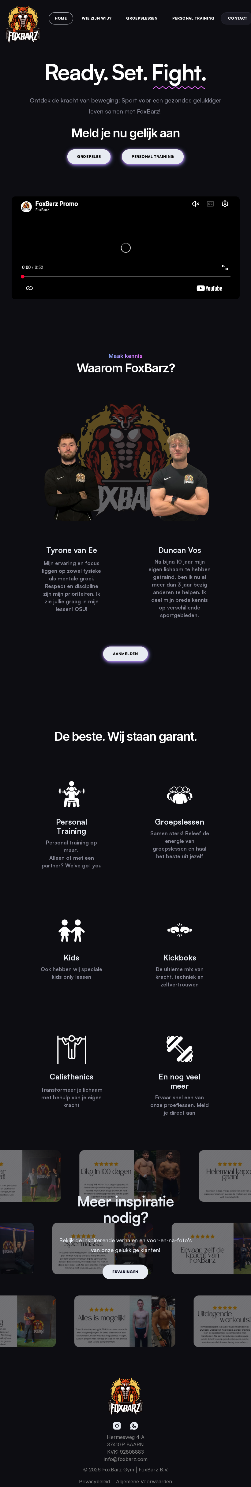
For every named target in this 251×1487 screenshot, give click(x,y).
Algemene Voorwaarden (144, 1481)
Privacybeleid (94, 1481)
